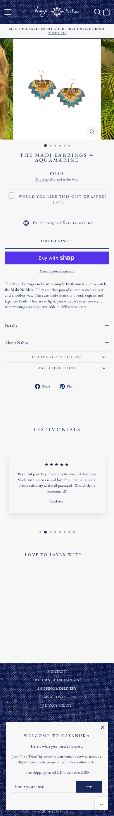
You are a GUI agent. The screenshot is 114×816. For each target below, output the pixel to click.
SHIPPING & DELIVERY (56, 688)
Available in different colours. (64, 306)
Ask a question (57, 368)
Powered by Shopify (57, 811)
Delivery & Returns (57, 356)
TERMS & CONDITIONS (57, 697)
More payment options (57, 270)
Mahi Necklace (22, 289)
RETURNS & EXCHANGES (57, 680)
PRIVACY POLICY (57, 705)
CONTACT (57, 671)
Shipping (41, 179)
